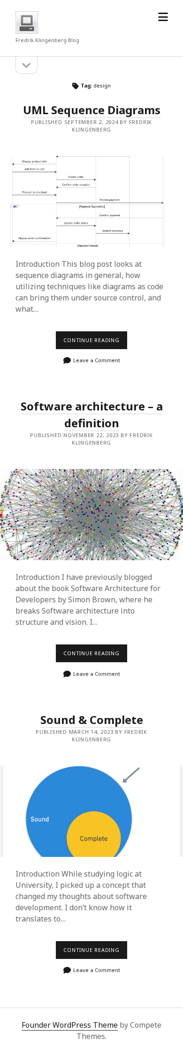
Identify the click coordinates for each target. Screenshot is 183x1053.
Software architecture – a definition (92, 414)
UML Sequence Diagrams (91, 109)
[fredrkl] (26, 31)
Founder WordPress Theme (70, 1025)
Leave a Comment (96, 360)
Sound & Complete (91, 719)
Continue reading (95, 342)
